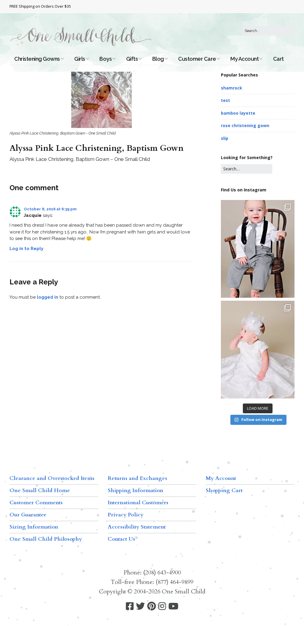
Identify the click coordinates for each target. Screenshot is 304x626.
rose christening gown (245, 125)
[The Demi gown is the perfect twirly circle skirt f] (257, 349)
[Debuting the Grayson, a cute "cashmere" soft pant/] (257, 249)
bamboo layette (238, 113)
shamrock (231, 88)
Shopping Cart (224, 490)
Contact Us (121, 539)
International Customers (138, 502)
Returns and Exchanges (137, 478)
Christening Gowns (37, 59)
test (225, 100)
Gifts (132, 59)
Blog (158, 59)
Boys (105, 59)
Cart (278, 59)
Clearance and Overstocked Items (52, 478)
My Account (244, 59)
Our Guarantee (28, 514)
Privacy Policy (125, 514)
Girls (79, 59)
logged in (47, 297)
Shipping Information (135, 490)
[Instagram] (162, 606)
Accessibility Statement (137, 527)
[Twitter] (140, 606)
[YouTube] (173, 606)
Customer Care (197, 59)
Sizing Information (34, 527)
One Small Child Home (40, 490)
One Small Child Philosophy (46, 539)
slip (224, 138)
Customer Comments (36, 502)
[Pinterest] (151, 606)
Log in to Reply (26, 248)
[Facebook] (130, 606)
